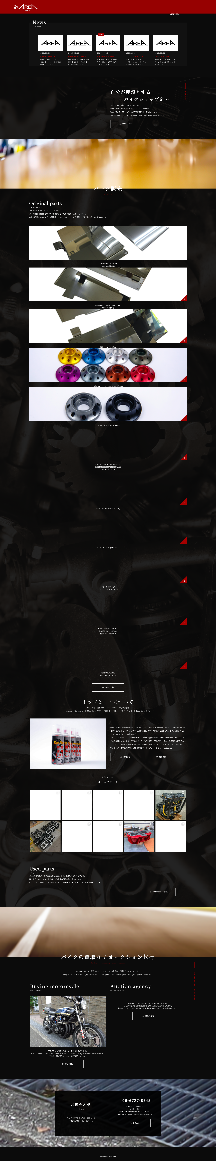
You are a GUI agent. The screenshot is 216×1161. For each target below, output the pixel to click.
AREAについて (127, 123)
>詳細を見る (174, 14)
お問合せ (162, 757)
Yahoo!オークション (161, 892)
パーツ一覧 (109, 687)
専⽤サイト (127, 757)
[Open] (45, 805)
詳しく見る (69, 1064)
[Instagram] (57, 817)
